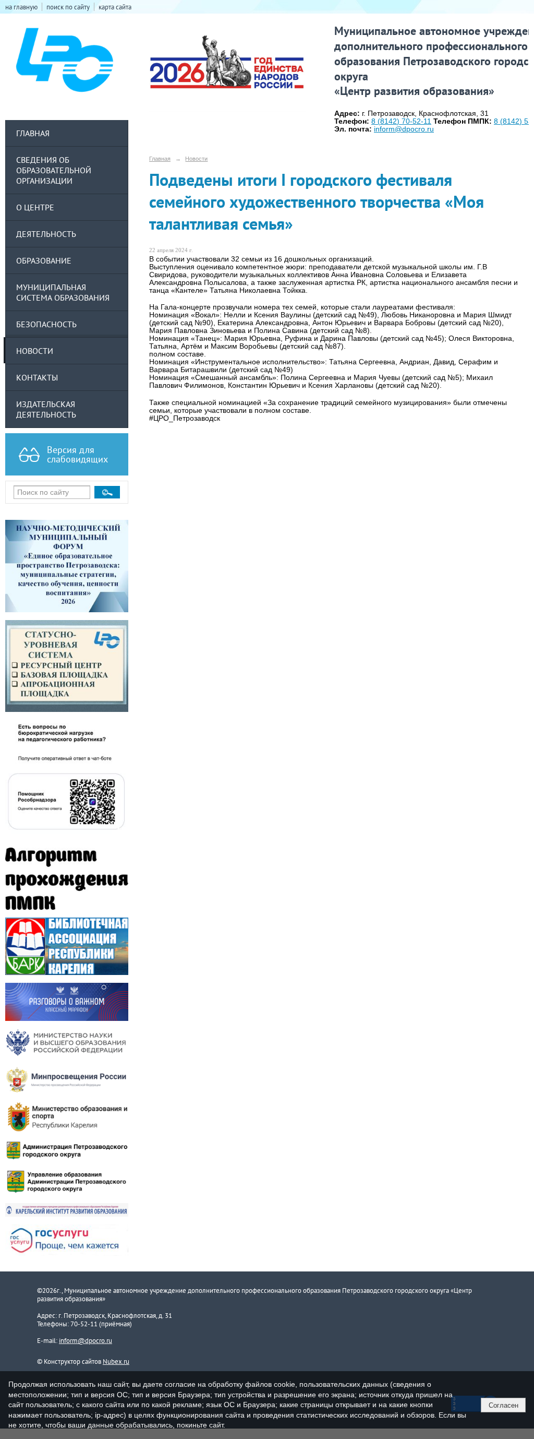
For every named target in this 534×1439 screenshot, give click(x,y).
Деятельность (46, 234)
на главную (21, 7)
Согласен (503, 1405)
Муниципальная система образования (63, 292)
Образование (43, 260)
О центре (35, 207)
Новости (34, 351)
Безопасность (46, 324)
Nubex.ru (116, 1361)
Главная (33, 133)
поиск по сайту (68, 7)
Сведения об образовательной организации (53, 170)
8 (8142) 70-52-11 (401, 121)
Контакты (37, 377)
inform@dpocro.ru (85, 1340)
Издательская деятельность (46, 409)
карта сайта (115, 7)
